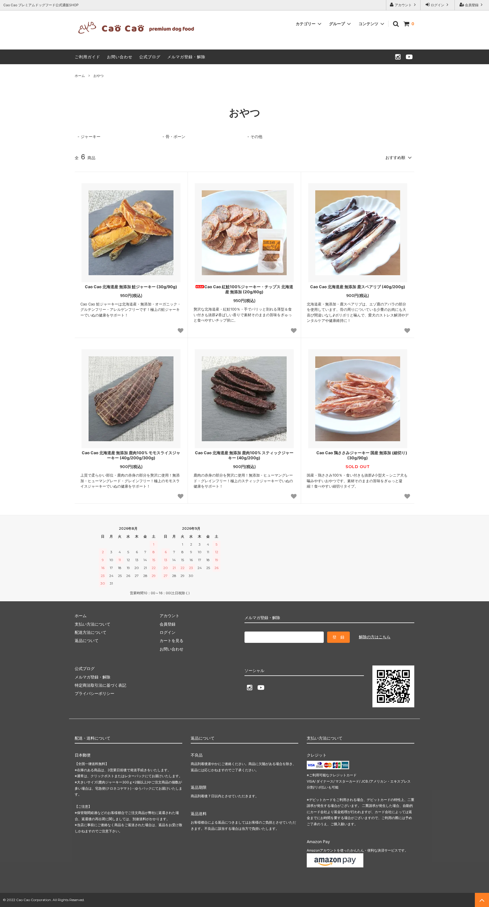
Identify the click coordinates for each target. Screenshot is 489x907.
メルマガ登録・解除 (186, 56)
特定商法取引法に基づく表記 (100, 685)
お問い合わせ (119, 56)
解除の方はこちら (375, 636)
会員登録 (471, 5)
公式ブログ (149, 56)
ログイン (437, 5)
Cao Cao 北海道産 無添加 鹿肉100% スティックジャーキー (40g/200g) (244, 455)
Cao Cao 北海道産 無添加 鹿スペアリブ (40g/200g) (357, 286)
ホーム (80, 76)
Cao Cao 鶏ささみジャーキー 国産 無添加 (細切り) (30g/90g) (361, 455)
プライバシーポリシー (94, 693)
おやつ (98, 76)
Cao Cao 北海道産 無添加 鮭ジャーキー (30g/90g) (131, 286)
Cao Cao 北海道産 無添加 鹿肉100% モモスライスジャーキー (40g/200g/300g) (131, 455)
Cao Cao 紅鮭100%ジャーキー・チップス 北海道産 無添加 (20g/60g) (248, 289)
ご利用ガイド (87, 56)
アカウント (403, 5)
